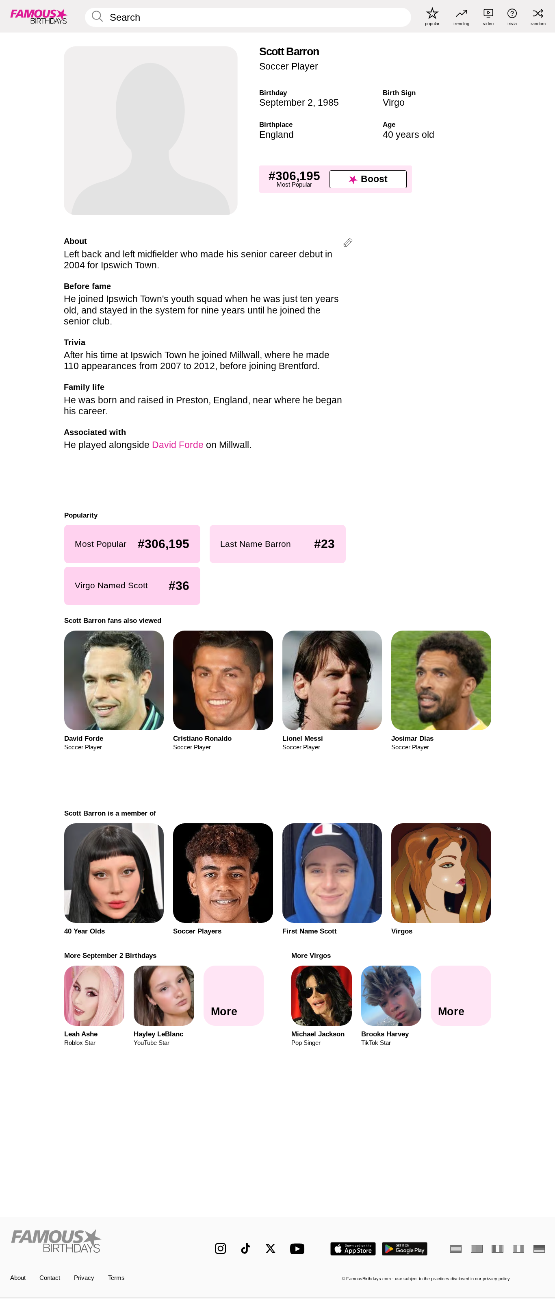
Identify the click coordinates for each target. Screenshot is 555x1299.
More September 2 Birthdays (110, 955)
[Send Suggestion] (347, 244)
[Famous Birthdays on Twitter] (270, 1248)
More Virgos (311, 955)
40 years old (408, 134)
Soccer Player (288, 66)
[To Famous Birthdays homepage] (39, 16)
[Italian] (518, 1249)
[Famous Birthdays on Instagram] (220, 1248)
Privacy (84, 1278)
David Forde (178, 445)
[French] (497, 1249)
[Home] (97, 1242)
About (18, 1278)
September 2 (286, 102)
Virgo (394, 102)
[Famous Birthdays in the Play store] (405, 1248)
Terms (116, 1278)
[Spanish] (456, 1249)
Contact (49, 1278)
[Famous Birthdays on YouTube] (299, 1248)
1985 (328, 102)
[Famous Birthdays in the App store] (353, 1248)
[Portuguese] (476, 1249)
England (276, 134)
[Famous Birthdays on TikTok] (245, 1248)
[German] (539, 1249)
